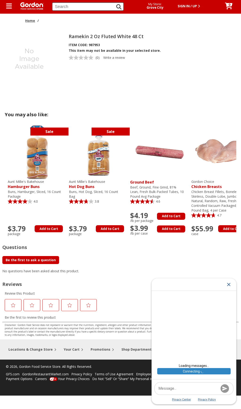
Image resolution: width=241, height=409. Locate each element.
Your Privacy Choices (74, 379)
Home (30, 20)
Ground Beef (142, 182)
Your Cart (72, 349)
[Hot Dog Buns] (98, 151)
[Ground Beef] (160, 151)
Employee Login (148, 374)
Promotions (100, 349)
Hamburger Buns (26, 184)
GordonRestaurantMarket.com (45, 374)
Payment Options (19, 379)
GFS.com (13, 374)
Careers (41, 379)
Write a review (114, 57)
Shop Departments (137, 349)
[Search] (118, 6)
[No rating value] (82, 58)
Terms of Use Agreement (114, 374)
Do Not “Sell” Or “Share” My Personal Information (130, 379)
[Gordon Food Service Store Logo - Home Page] (29, 5)
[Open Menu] (9, 6)
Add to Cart (49, 229)
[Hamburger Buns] (37, 151)
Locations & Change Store (30, 349)
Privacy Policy (81, 374)
